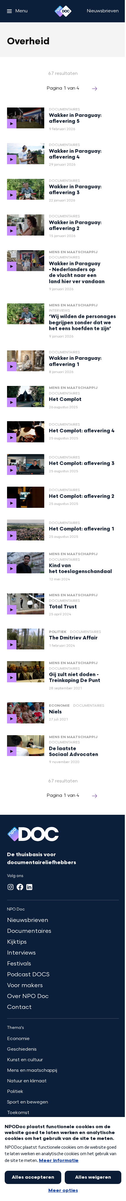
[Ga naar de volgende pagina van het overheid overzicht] (94, 89)
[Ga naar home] (63, 11)
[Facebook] (19, 887)
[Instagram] (10, 887)
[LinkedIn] (29, 887)
